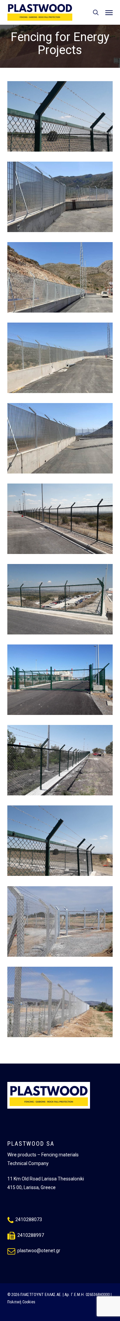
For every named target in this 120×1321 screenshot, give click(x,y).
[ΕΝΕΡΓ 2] (62, 923)
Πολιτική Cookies (21, 1302)
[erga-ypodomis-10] (62, 118)
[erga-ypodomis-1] (62, 842)
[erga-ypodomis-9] (62, 198)
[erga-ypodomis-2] (62, 762)
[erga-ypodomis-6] (62, 440)
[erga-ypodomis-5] (62, 520)
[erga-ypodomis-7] (62, 359)
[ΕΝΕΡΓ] (62, 1003)
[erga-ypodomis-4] (62, 601)
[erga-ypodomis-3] (62, 681)
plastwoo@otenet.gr (38, 1250)
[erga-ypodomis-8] (62, 279)
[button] (109, 12)
